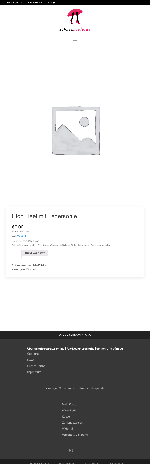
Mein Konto (14, 2)
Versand (21, 236)
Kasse (52, 2)
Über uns (33, 353)
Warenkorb (35, 2)
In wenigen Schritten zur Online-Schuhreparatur (75, 388)
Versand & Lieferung (75, 434)
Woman (31, 269)
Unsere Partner (36, 366)
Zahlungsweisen (72, 422)
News (30, 359)
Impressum (34, 372)
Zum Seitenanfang (75, 334)
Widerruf (67, 428)
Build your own (35, 252)
